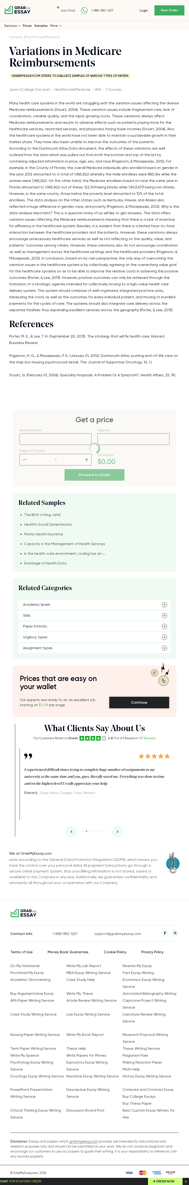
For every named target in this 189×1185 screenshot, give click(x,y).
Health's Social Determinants (48, 524)
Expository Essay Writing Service (87, 1065)
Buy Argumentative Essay (32, 993)
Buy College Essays (139, 1096)
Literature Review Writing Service (144, 1017)
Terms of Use (21, 952)
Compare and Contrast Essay (148, 1089)
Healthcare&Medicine (43, 37)
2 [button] (90, 831)
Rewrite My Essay (137, 966)
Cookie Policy (115, 952)
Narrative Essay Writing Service (92, 1076)
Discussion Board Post (85, 1110)
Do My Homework (25, 966)
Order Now (165, 1181)
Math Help (131, 1069)
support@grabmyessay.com (115, 934)
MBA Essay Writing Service (88, 973)
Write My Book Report (85, 1034)
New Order (169, 10)
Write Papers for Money (86, 1055)
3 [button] (94, 831)
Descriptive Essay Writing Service (87, 1093)
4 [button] (99, 831)
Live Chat (68, 10)
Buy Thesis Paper (137, 1103)
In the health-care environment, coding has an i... (65, 554)
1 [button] (86, 831)
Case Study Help (80, 979)
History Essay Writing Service (147, 1076)
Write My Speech (24, 1055)
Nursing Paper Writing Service (35, 1034)
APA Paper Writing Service (32, 1000)
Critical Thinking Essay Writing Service (35, 1113)
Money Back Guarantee (68, 952)
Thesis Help (76, 1048)
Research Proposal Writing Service (145, 1038)
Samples (41, 25)
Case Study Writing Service (33, 1014)
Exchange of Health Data (45, 563)
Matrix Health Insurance (43, 534)
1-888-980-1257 (102, 10)
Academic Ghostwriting (30, 979)
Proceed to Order (94, 475)
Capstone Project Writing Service (144, 1004)
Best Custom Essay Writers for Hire (149, 1113)
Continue (139, 702)
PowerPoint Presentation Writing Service (31, 1093)
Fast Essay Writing (138, 973)
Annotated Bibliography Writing (149, 993)
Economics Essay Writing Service (143, 983)
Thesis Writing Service (141, 1048)
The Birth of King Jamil (42, 515)
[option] (96, 772)
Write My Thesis (79, 993)
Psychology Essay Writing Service (31, 1065)
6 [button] (107, 831)
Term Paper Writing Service (33, 1048)
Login (144, 10)
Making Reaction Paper (142, 1062)
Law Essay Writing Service (88, 1014)
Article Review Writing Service (91, 1000)
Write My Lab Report (83, 966)
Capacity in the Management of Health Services (64, 544)
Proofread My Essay (27, 973)
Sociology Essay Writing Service (37, 1076)
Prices (27, 25)
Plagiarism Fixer (135, 1055)
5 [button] (103, 831)
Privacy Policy (152, 952)
